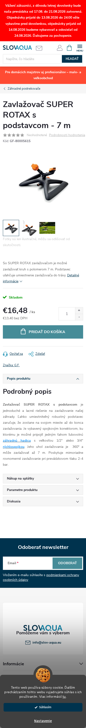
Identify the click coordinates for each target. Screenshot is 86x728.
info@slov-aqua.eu (46, 642)
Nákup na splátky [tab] (20, 478)
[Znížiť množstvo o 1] (79, 317)
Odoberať (67, 563)
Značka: (11, 365)
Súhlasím (45, 707)
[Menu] (79, 47)
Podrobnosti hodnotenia (67, 135)
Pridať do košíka (47, 332)
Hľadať (72, 59)
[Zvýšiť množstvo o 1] (79, 310)
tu (64, 696)
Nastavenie (43, 720)
